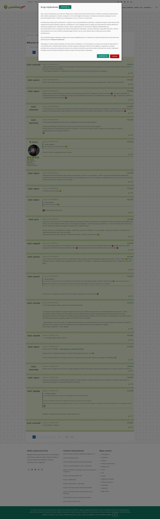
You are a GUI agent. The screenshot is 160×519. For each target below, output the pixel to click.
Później (114, 56)
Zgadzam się (65, 7)
